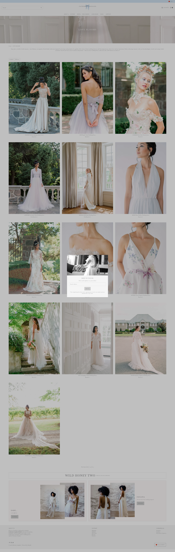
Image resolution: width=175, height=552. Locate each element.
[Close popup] (106, 256)
